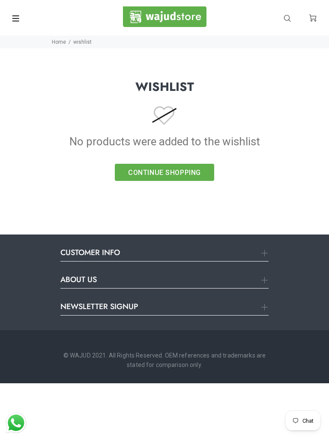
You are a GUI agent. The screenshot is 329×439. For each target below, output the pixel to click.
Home (59, 42)
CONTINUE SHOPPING (164, 172)
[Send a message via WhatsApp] (16, 423)
